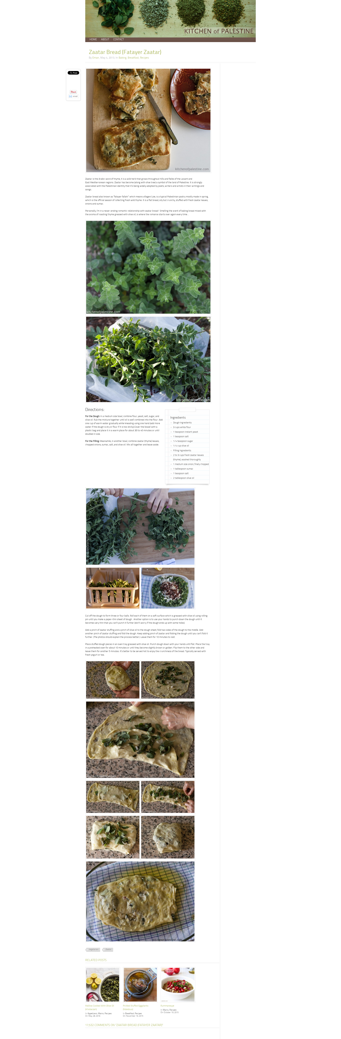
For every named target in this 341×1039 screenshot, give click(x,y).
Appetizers (92, 1014)
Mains (101, 1014)
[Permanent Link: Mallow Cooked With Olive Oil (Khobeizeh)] (103, 1003)
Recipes (144, 58)
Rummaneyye (167, 1006)
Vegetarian (93, 950)
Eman (95, 58)
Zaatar (108, 950)
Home (93, 39)
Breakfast (133, 58)
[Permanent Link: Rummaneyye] (179, 1003)
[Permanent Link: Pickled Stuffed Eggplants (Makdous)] (141, 1003)
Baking (122, 58)
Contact (118, 39)
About (105, 39)
